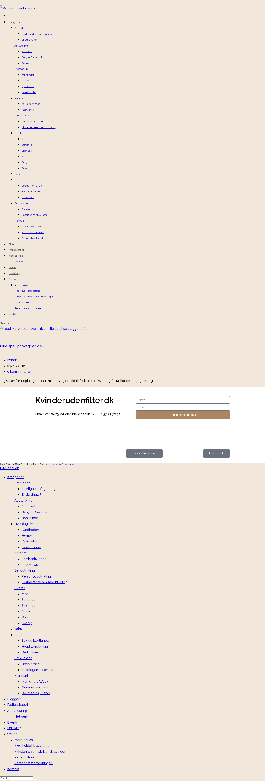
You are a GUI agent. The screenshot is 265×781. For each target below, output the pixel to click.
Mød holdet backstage (31, 745)
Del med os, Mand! (36, 693)
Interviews (30, 565)
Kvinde (12, 360)
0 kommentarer (19, 371)
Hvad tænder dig (35, 646)
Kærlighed (22, 483)
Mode (26, 611)
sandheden (30, 530)
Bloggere (14, 699)
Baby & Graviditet (35, 512)
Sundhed (28, 599)
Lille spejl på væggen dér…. (22, 346)
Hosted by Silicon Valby (62, 464)
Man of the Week (35, 681)
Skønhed (28, 605)
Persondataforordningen (33, 763)
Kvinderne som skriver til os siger (39, 751)
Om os (12, 734)
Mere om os (23, 740)
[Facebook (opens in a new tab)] (8, 16)
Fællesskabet (17, 705)
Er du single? (31, 494)
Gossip (27, 623)
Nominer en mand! (36, 687)
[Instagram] (49, 428)
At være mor (24, 500)
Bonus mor (30, 518)
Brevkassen (23, 658)
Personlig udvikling (36, 576)
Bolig (25, 617)
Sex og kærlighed (35, 640)
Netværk (21, 716)
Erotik (18, 635)
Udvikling (14, 728)
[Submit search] (35, 779)
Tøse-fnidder (31, 547)
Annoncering (17, 711)
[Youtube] (59, 428)
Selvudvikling (24, 570)
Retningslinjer (25, 757)
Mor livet (28, 506)
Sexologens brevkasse (39, 670)
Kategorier (15, 477)
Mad (25, 594)
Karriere (20, 553)
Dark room (30, 652)
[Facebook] (39, 428)
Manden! (21, 675)
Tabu (18, 629)
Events (12, 722)
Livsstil (19, 588)
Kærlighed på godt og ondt (43, 489)
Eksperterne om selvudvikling (45, 582)
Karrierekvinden (34, 559)
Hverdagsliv (23, 524)
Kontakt (13, 769)
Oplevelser (30, 541)
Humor (27, 535)
